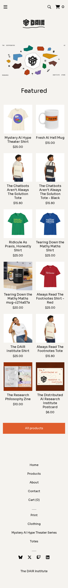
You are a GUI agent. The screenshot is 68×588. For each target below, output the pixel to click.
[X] (29, 557)
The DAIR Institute (34, 571)
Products (34, 474)
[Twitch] (38, 557)
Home (34, 465)
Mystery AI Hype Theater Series (34, 533)
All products (34, 428)
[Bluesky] (20, 557)
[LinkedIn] (47, 557)
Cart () (34, 500)
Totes (34, 541)
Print (34, 515)
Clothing (34, 524)
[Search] (49, 7)
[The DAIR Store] (34, 23)
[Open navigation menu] (5, 7)
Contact (34, 491)
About (34, 482)
